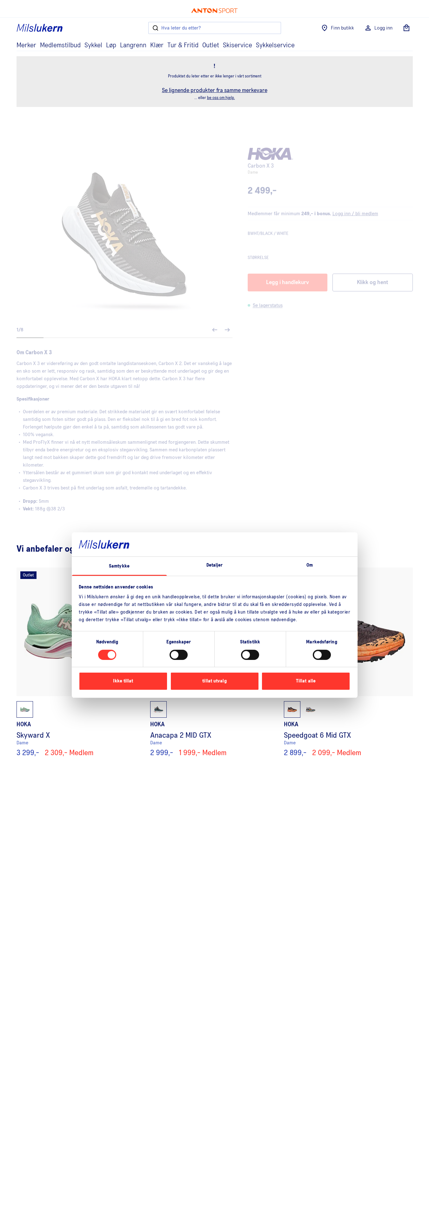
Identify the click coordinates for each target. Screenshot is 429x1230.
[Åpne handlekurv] (406, 28)
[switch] (179, 655)
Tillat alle (306, 681)
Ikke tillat (123, 681)
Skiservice (237, 45)
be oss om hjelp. (221, 98)
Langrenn (133, 45)
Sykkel (93, 45)
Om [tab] (309, 565)
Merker (26, 45)
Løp (111, 45)
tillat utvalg (214, 681)
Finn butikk (342, 27)
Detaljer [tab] (214, 565)
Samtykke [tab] (119, 566)
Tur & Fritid (182, 45)
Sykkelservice (275, 45)
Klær (157, 45)
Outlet (210, 45)
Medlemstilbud (60, 45)
